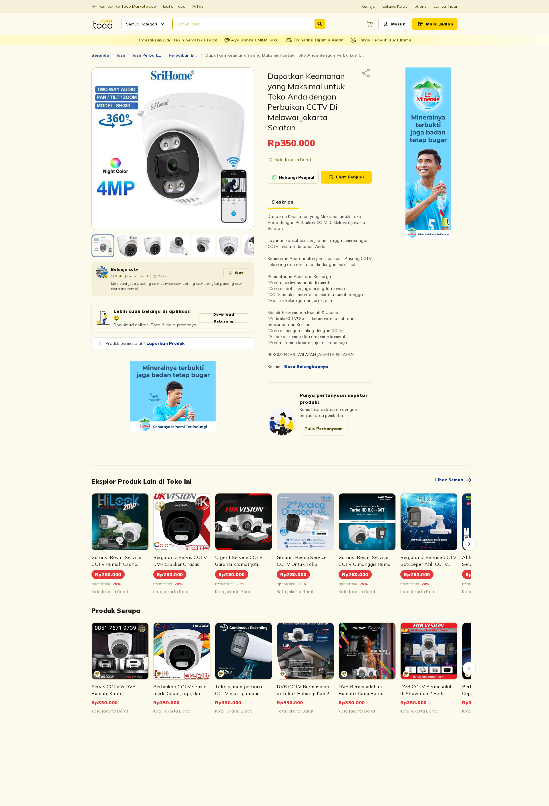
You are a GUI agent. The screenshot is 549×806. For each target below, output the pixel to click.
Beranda (100, 55)
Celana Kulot (394, 6)
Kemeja (368, 6)
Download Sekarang (223, 318)
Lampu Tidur (445, 6)
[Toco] (173, 396)
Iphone (420, 6)
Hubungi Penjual (297, 177)
